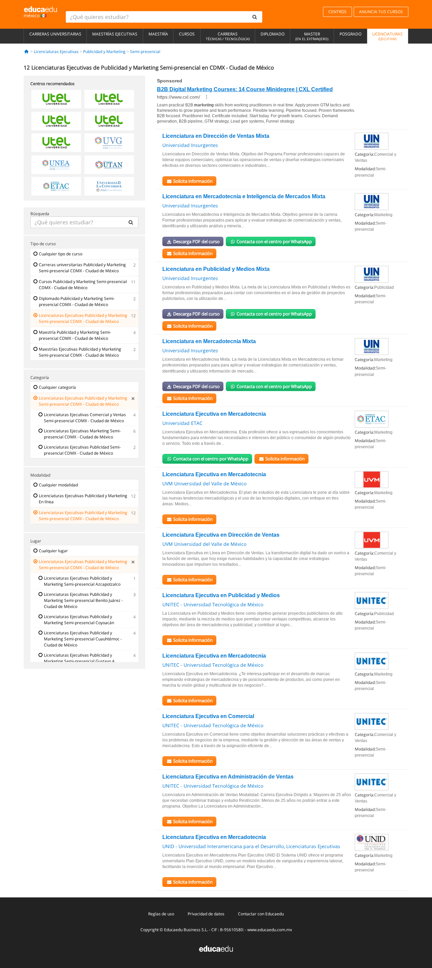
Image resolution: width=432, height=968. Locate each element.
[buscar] (255, 17)
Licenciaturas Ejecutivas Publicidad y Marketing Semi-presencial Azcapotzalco (82, 581)
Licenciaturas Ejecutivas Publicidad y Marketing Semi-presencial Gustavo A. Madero (80, 661)
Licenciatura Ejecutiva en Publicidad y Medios (221, 595)
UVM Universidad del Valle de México (204, 483)
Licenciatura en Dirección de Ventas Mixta (215, 136)
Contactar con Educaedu (261, 914)
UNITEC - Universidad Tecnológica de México (212, 604)
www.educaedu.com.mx (269, 930)
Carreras (228, 36)
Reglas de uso (161, 914)
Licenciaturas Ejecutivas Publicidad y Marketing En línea (83, 499)
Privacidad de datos (206, 914)
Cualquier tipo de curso (60, 254)
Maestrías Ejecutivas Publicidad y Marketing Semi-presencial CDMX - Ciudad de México (80, 352)
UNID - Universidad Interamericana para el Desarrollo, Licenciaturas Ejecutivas (251, 846)
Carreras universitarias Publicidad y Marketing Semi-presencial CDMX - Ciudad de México (82, 268)
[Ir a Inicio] (26, 51)
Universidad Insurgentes (190, 145)
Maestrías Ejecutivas (114, 34)
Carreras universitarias (55, 34)
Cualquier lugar (53, 551)
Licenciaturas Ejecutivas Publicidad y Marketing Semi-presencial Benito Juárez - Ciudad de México (83, 600)
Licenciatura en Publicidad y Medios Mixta (216, 269)
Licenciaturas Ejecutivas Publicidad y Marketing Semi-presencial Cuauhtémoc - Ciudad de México (83, 639)
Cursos (187, 34)
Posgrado (350, 34)
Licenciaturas (387, 36)
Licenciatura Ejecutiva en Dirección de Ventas (220, 535)
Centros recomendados (52, 83)
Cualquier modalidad (58, 485)
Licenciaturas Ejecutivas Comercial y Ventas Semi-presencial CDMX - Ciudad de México (85, 418)
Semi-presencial (145, 51)
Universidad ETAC (182, 423)
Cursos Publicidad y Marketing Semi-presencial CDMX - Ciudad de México (83, 284)
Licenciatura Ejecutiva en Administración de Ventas (228, 777)
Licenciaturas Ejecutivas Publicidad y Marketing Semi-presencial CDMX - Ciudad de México (83, 318)
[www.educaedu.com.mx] (216, 948)
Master (311, 36)
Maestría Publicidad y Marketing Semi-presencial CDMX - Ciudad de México (75, 335)
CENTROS (337, 12)
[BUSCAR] (130, 222)
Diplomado (273, 34)
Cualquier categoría (57, 387)
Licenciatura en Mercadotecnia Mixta (209, 341)
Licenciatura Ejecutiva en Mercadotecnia (214, 414)
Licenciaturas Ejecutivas (56, 51)
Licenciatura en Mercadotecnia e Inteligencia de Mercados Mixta (243, 196)
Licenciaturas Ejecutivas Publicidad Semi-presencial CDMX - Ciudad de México (82, 450)
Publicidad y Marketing (104, 51)
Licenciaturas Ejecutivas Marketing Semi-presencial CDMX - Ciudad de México (82, 434)
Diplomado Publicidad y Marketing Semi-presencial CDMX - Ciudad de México (77, 301)
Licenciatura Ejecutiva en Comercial (208, 716)
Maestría (158, 34)
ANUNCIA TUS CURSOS (381, 12)
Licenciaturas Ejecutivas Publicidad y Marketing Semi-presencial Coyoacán (79, 620)
